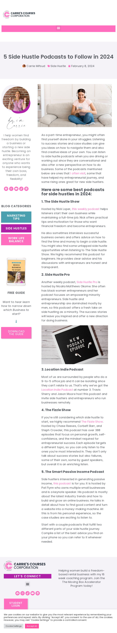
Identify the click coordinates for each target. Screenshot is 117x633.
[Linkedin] (26, 189)
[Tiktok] (21, 189)
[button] (58, 27)
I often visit (77, 173)
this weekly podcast (86, 209)
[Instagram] (11, 189)
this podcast (62, 483)
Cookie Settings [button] (14, 626)
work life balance (16, 239)
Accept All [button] (32, 626)
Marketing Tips (16, 217)
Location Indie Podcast (57, 390)
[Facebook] (6, 189)
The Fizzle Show (92, 422)
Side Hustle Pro (87, 282)
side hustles (16, 228)
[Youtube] (16, 189)
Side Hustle (58, 66)
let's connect (27, 576)
